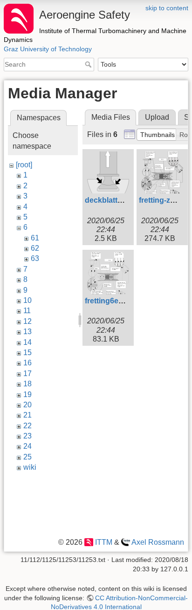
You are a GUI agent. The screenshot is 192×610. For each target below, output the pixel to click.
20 (27, 405)
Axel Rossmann (157, 542)
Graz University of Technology (48, 49)
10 (27, 300)
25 (27, 457)
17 (27, 373)
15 (27, 352)
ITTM (103, 542)
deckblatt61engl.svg (120, 200)
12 (27, 321)
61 (35, 238)
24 (27, 446)
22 (27, 426)
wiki (29, 467)
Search (89, 64)
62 (35, 248)
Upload (157, 117)
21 (27, 415)
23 (27, 436)
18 (27, 384)
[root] (24, 165)
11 (27, 311)
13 (27, 332)
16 (27, 363)
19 (27, 394)
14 (27, 342)
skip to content (166, 8)
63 (35, 258)
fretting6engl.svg (114, 301)
